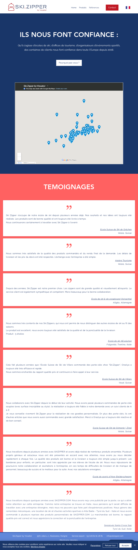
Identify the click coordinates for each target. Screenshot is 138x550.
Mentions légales (38, 546)
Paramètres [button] (96, 545)
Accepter (125, 545)
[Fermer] (134, 545)
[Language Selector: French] (125, 8)
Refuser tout (110, 545)
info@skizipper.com (115, 536)
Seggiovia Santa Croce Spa (118, 525)
